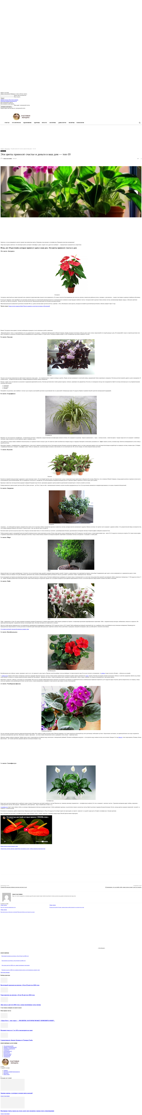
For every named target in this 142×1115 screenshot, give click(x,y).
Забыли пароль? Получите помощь (9, 99)
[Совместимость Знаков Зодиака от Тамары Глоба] (4, 1037)
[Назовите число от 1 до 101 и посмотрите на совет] (4, 1027)
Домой (2, 148)
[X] (136, 110)
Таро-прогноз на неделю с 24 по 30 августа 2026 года (14, 960)
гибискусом (5, 675)
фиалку (120, 737)
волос (87, 675)
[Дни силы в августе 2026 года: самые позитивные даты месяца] (4, 1001)
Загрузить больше (5, 972)
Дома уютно (7, 148)
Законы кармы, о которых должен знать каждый (16, 1093)
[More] (38, 162)
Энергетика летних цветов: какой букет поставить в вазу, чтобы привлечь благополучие (23, 848)
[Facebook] (132, 110)
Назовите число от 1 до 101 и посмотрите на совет (17, 1030)
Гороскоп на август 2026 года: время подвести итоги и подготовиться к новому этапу (21, 970)
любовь (103, 673)
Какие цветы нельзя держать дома (9, 846)
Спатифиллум (4, 807)
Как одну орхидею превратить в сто (8, 907)
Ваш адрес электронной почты (22, 105)
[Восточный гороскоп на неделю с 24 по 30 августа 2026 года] (4, 982)
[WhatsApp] (33, 162)
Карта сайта (7, 1074)
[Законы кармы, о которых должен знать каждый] (13, 1090)
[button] (139, 122)
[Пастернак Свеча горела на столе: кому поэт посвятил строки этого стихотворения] (13, 1108)
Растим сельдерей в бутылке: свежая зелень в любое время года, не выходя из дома (66, 907)
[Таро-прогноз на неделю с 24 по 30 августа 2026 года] (4, 992)
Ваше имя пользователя (20, 95)
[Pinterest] (27, 162)
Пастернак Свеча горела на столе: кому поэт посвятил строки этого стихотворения (27, 1111)
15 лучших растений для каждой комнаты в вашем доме (15, 629)
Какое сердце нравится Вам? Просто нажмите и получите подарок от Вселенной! (29, 306)
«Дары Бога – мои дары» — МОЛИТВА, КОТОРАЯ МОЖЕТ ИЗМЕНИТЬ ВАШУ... (28, 1020)
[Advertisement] (71, 135)
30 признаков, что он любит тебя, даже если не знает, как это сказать (123, 887)
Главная (6, 1070)
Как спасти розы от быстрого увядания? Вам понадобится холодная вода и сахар (18, 911)
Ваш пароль (17, 96)
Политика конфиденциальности (9, 101)
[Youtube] (140, 110)
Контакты (6, 1073)
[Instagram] (134, 110)
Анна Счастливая (8, 158)
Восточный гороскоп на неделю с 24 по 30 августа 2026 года (15, 956)
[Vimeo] (138, 110)
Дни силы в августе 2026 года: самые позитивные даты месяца (16, 965)
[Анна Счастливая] (2, 158)
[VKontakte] (18, 898)
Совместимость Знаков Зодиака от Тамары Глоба (17, 1040)
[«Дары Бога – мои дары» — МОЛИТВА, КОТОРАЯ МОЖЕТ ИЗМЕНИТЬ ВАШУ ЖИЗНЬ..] (4, 1017)
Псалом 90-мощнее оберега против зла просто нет (14, 887)
